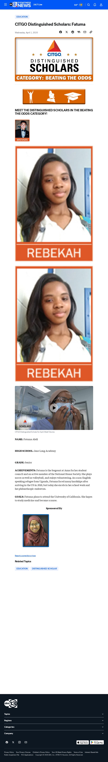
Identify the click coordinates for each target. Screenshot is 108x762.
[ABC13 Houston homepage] (20, 5)
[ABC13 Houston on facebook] (6, 742)
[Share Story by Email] (85, 32)
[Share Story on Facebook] (60, 32)
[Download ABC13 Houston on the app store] (82, 742)
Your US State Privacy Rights (62, 752)
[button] (5, 4)
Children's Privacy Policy (41, 752)
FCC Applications (27, 755)
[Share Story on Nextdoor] (79, 32)
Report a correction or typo (25, 555)
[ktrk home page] (10, 703)
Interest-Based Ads (91, 752)
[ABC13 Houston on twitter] (13, 742)
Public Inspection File (11, 755)
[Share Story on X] (66, 32)
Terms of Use (78, 752)
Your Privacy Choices (23, 752)
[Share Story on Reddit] (72, 32)
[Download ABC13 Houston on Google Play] (97, 742)
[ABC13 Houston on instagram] (19, 742)
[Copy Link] (91, 32)
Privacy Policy (9, 752)
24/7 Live (37, 4)
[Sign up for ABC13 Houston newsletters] (25, 742)
